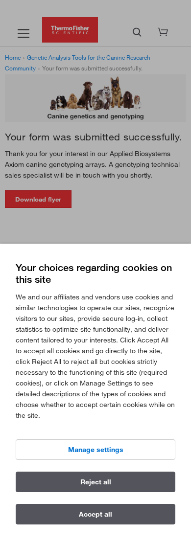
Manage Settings (95, 449)
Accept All (95, 514)
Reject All (95, 481)
